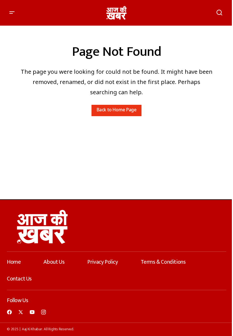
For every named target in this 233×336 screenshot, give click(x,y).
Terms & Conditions (163, 262)
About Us (54, 262)
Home (14, 262)
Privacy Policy (102, 262)
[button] (12, 13)
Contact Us (19, 279)
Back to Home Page (116, 110)
